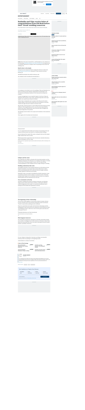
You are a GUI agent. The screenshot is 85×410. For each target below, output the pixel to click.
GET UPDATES (45, 276)
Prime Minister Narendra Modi (24, 71)
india (29, 264)
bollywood (25, 264)
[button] (18, 13)
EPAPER (63, 13)
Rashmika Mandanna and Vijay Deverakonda (33, 63)
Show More (20, 262)
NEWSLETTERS (58, 13)
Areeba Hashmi (20, 31)
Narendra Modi (33, 264)
